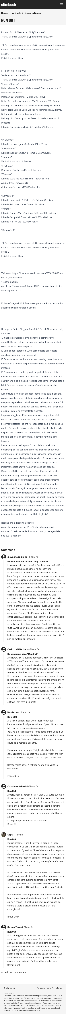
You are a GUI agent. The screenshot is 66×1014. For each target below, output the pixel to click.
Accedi (4, 972)
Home (4, 12)
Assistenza (57, 987)
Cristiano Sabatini (17, 786)
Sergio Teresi (15, 927)
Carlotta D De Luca (18, 649)
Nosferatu (13, 712)
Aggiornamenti (44, 987)
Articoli (16, 12)
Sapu (10, 834)
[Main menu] (62, 4)
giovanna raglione (17, 556)
